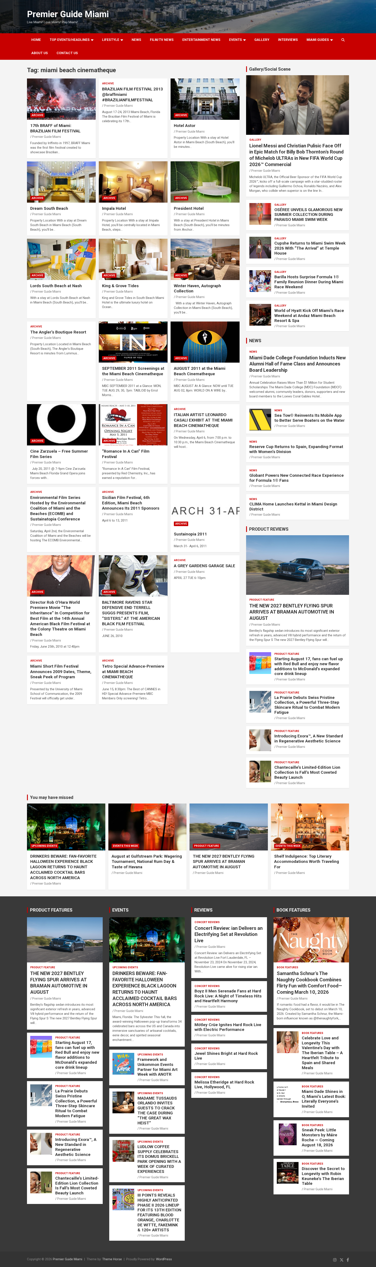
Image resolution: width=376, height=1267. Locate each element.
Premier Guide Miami (68, 14)
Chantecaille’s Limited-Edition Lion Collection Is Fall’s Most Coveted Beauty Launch (307, 772)
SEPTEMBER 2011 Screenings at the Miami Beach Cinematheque (133, 371)
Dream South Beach (49, 208)
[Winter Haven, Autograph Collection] (205, 259)
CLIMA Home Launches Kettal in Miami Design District (293, 507)
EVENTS (235, 40)
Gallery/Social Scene (269, 69)
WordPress (164, 1259)
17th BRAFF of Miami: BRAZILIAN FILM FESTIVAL (55, 128)
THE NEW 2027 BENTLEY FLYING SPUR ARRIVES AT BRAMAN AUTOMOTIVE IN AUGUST (291, 612)
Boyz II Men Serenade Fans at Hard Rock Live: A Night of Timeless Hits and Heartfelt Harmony (228, 996)
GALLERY (261, 40)
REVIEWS (203, 910)
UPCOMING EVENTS (44, 845)
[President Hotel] (205, 182)
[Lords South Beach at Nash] (61, 259)
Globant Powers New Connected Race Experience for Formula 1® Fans (296, 478)
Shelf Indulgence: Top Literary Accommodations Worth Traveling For (306, 861)
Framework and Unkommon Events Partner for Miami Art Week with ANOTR (158, 1067)
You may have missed (51, 797)
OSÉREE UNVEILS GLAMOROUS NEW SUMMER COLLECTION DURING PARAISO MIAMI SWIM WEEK (308, 214)
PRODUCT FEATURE (261, 599)
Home (36, 40)
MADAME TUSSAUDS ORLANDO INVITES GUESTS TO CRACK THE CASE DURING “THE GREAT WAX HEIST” (157, 1110)
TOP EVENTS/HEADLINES (70, 40)
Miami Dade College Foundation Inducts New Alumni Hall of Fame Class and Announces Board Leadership (297, 364)
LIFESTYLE (110, 40)
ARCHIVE (37, 115)
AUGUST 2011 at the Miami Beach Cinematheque (199, 371)
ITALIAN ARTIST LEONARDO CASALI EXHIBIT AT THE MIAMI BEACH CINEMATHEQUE (203, 420)
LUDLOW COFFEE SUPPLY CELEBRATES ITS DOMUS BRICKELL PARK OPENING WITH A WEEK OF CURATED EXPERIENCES (159, 1159)
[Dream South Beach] (61, 182)
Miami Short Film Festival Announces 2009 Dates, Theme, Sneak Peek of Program (60, 671)
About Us (39, 53)
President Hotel (189, 208)
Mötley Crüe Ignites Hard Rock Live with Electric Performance (228, 1027)
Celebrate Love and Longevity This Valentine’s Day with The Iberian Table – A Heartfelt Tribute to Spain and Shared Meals (322, 1052)
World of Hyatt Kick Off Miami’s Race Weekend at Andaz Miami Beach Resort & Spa (309, 315)
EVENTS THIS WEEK (125, 845)
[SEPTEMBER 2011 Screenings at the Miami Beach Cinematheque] (133, 342)
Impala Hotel (114, 208)
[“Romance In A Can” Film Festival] (133, 425)
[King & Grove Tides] (133, 259)
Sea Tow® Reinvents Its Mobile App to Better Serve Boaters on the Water (309, 418)
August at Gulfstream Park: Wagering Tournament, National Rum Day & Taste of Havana (147, 861)
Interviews (288, 40)
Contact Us (67, 53)
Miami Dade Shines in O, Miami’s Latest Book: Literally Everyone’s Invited (324, 1099)
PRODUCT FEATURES (51, 910)
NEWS (136, 40)
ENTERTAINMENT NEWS (201, 40)
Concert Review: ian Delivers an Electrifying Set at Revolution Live (229, 934)
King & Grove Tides (120, 285)
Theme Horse (112, 1259)
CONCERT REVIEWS (207, 922)
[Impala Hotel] (133, 182)
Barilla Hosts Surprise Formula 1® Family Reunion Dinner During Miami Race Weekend (308, 281)
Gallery (255, 139)
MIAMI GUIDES (318, 40)
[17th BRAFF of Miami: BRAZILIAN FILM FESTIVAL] (61, 99)
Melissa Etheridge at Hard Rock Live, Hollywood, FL (224, 1085)
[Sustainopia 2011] (205, 507)
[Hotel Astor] (205, 99)
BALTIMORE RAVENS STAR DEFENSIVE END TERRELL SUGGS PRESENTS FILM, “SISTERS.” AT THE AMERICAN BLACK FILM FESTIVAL (131, 613)
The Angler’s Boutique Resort (58, 332)
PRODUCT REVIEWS (269, 529)
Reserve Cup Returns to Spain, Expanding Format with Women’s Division (296, 449)
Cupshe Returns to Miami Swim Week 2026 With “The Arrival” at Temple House (310, 248)
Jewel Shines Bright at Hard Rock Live (226, 1056)
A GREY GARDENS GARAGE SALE (204, 565)
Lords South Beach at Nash (56, 285)
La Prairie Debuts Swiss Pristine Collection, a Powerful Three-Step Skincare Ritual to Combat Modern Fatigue (307, 705)
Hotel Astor (184, 125)
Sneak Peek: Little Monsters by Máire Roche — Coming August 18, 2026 (319, 1137)
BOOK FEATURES (294, 910)
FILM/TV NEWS (162, 40)
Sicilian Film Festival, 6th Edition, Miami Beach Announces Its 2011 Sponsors (130, 503)
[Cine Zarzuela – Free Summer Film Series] (61, 425)
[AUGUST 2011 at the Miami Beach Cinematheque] (205, 342)
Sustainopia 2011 (190, 534)
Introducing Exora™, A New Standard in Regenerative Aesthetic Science (308, 739)
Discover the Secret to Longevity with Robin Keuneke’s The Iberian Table (323, 1176)
